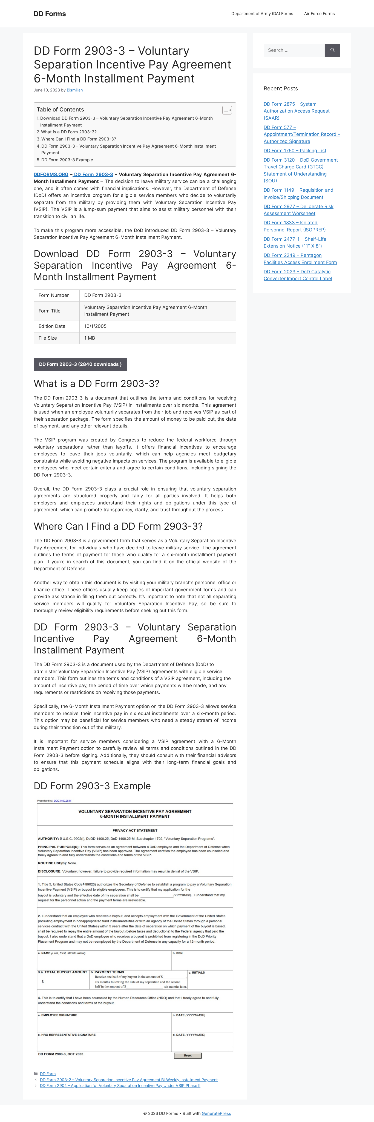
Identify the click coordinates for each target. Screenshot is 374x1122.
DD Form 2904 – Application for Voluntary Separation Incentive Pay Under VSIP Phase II (120, 1085)
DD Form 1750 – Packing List (295, 150)
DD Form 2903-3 (93, 174)
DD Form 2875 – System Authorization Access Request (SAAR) (297, 111)
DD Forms (50, 14)
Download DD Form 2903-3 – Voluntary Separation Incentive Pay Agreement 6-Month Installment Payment (126, 122)
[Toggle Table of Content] (224, 110)
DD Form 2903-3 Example (67, 159)
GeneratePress (216, 1113)
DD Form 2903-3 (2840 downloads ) (80, 364)
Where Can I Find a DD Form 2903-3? (78, 139)
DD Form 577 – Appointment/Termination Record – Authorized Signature (302, 134)
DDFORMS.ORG (51, 174)
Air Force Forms (319, 13)
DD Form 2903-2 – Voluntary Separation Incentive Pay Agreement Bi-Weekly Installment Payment (129, 1079)
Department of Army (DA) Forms (262, 13)
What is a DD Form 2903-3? (69, 131)
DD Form (48, 1073)
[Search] (332, 50)
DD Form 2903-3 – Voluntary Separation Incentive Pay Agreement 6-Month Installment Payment (128, 150)
